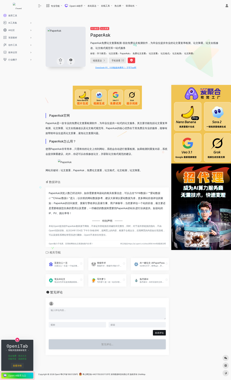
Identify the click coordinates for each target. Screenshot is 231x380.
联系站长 (130, 5)
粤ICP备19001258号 (69, 374)
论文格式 (165, 53)
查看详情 (17, 365)
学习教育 (95, 28)
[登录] (226, 6)
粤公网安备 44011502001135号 (96, 374)
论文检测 (176, 53)
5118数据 (140, 193)
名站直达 (92, 5)
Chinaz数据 (59, 198)
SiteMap (141, 374)
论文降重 (188, 53)
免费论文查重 (139, 53)
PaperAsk (125, 53)
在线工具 (105, 5)
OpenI (57, 374)
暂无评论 (56, 292)
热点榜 (118, 5)
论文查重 (104, 28)
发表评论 (159, 332)
